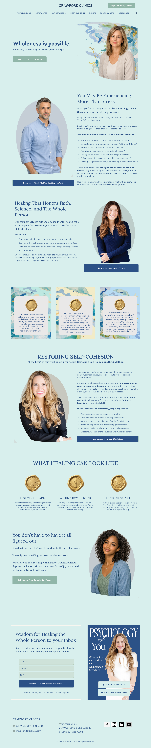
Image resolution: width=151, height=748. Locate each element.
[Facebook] (107, 724)
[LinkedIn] (121, 724)
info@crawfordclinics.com (28, 731)
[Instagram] (114, 724)
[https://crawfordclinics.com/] (75, 5)
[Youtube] (128, 724)
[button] (65, 13)
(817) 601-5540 (35, 726)
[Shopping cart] (136, 13)
